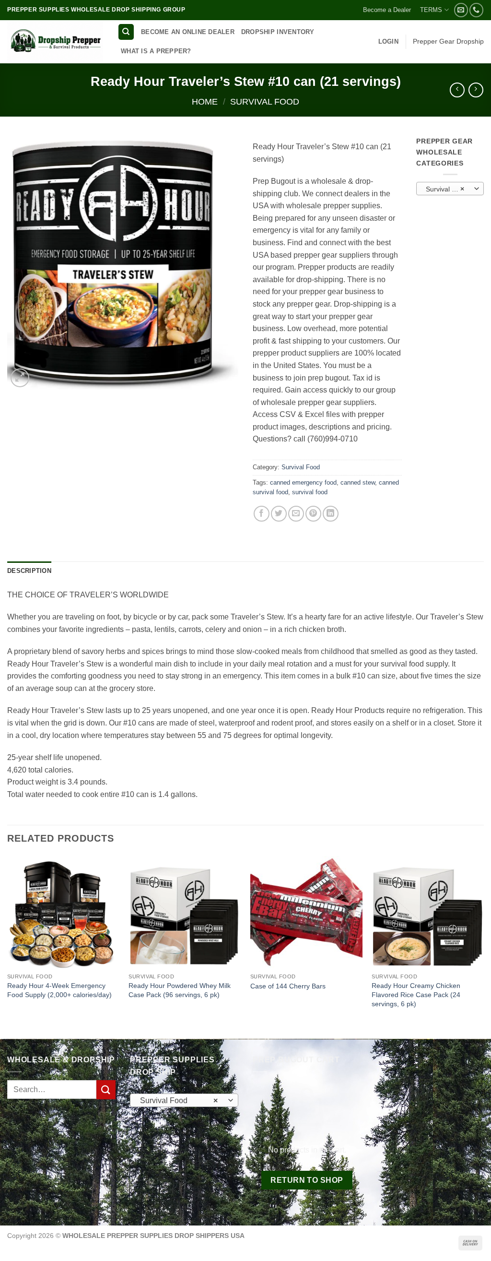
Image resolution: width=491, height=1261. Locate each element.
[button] (388, 41)
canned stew (357, 482)
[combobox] (450, 188)
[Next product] (457, 90)
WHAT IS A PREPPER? (156, 51)
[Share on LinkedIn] (331, 514)
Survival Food (264, 101)
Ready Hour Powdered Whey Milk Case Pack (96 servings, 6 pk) (180, 990)
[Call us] (476, 10)
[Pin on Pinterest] (313, 514)
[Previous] (7, 946)
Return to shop (306, 1180)
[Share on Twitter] (279, 514)
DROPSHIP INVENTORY (278, 32)
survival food (309, 492)
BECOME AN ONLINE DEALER (187, 32)
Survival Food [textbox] (447, 189)
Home (205, 101)
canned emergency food (303, 482)
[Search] (126, 32)
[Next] (483, 946)
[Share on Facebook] (261, 514)
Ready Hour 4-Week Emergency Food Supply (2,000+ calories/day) (59, 990)
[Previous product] (475, 90)
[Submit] (106, 1089)
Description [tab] (29, 570)
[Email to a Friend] (296, 514)
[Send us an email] (461, 10)
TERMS (431, 9)
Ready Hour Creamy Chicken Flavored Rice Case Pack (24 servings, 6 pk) (416, 994)
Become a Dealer (387, 9)
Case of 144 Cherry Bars (288, 986)
